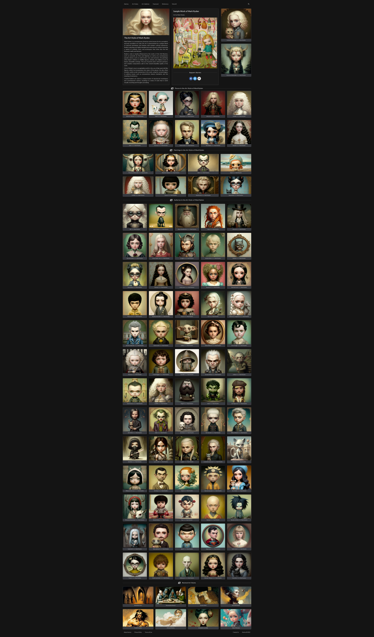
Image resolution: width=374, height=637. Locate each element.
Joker (130, 145)
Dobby (182, 345)
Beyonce (208, 287)
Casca (166, 195)
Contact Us (236, 632)
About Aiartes (127, 632)
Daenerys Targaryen (234, 316)
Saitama (208, 520)
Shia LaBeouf (156, 549)
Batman (235, 258)
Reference (165, 4)
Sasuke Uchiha (234, 520)
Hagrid (182, 403)
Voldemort (182, 578)
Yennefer (234, 578)
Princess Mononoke (232, 75)
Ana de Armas (130, 258)
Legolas (182, 461)
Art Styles (135, 4)
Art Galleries (145, 4)
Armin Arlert (208, 258)
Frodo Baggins (156, 374)
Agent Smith (156, 229)
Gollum (234, 374)
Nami (156, 116)
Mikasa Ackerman (130, 490)
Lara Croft (156, 461)
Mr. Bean (156, 490)
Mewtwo (234, 461)
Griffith (234, 116)
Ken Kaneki (208, 432)
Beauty (234, 145)
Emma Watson (208, 345)
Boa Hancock (234, 287)
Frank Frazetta (138, 628)
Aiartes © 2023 (246, 632)
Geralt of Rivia (208, 374)
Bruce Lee (130, 316)
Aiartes (126, 4)
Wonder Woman (130, 116)
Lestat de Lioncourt (232, 40)
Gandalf (182, 374)
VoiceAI (174, 4)
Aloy (208, 229)
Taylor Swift (235, 549)
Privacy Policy (138, 632)
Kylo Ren (130, 461)
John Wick (130, 432)
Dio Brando (182, 145)
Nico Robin (208, 145)
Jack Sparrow (234, 403)
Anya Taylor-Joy (156, 258)
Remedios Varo (138, 605)
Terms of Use (148, 632)
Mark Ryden (242, 40)
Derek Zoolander (130, 345)
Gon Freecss (130, 403)
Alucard (208, 116)
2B (130, 229)
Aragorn (182, 258)
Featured (155, 4)
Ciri (208, 316)
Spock (182, 549)
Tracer (130, 578)
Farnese (156, 145)
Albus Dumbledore (182, 229)
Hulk (208, 403)
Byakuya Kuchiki (156, 316)
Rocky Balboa (156, 520)
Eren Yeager (235, 345)
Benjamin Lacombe (203, 628)
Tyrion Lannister (156, 578)
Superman (208, 549)
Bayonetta (182, 116)
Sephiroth (130, 549)
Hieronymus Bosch (171, 605)
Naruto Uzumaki (209, 490)
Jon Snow (182, 432)
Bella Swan (182, 287)
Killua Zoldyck (234, 432)
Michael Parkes (171, 628)
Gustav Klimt (203, 605)
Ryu (182, 520)
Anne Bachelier (236, 605)
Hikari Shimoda (236, 628)
